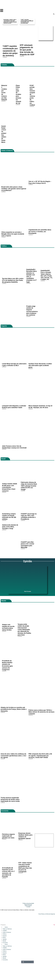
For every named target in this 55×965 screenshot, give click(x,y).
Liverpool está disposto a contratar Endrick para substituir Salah (14, 406)
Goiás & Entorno (7, 150)
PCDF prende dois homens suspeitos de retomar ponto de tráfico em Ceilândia (33, 95)
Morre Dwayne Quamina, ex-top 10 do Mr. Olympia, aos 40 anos (40, 406)
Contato (28, 906)
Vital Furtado (27, 591)
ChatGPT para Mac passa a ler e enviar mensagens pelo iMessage (27, 544)
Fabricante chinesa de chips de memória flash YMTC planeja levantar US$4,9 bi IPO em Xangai (29, 485)
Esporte (4, 326)
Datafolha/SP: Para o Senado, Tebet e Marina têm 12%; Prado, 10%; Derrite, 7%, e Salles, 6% (47, 275)
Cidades (4, 65)
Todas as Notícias (45, 914)
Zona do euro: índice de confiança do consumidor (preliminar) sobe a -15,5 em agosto (13, 755)
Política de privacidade (28, 903)
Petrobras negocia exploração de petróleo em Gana (8, 836)
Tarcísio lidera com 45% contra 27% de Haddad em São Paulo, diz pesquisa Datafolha (12, 280)
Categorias (52, 914)
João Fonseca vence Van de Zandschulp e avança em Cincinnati (14, 447)
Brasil (3, 459)
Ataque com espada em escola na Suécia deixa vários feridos (8, 627)
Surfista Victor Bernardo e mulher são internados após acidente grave (40, 365)
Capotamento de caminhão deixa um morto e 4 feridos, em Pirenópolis (40, 231)
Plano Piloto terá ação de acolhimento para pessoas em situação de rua (20, 94)
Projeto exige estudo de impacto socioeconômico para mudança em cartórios (32, 310)
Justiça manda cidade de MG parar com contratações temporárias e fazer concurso (9, 487)
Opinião (5, 939)
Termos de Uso (28, 904)
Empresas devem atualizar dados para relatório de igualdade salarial (25, 835)
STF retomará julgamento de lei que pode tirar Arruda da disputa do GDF (27, 50)
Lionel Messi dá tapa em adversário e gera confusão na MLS (14, 364)
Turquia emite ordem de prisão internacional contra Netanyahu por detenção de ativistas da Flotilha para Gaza (24, 629)
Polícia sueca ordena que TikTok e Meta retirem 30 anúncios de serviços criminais (41, 712)
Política (4, 246)
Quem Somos (28, 905)
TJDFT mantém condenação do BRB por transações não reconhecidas (27, 21)
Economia (4, 811)
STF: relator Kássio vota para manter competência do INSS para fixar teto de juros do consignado (25, 867)
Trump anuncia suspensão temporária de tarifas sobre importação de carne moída (10, 799)
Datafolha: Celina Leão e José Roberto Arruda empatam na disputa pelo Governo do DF (10, 21)
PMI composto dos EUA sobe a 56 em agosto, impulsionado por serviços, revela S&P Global (40, 755)
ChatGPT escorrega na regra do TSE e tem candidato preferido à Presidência (28, 516)
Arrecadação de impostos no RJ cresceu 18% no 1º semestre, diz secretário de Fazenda (8, 872)
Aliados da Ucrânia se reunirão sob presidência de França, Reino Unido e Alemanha (13, 709)
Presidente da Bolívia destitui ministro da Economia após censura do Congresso (7, 665)
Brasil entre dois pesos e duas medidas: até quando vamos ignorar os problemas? (13, 188)
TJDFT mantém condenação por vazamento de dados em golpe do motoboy (10, 51)
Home (39, 914)
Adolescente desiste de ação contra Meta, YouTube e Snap (10, 526)
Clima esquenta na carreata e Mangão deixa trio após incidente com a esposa (12, 234)
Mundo (3, 601)
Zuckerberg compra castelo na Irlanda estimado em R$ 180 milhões (9, 516)
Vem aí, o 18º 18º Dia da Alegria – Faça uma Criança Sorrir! (40, 182)
